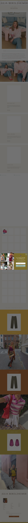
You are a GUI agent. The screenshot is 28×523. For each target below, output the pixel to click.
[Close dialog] (26, 254)
